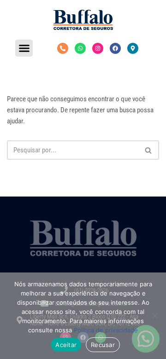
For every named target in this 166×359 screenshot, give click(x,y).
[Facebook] (115, 48)
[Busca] (148, 150)
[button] (24, 48)
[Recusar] (154, 315)
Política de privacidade (106, 330)
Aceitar (66, 344)
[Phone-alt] (62, 48)
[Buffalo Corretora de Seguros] (83, 20)
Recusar (103, 344)
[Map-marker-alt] (132, 48)
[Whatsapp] (80, 48)
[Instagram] (97, 48)
